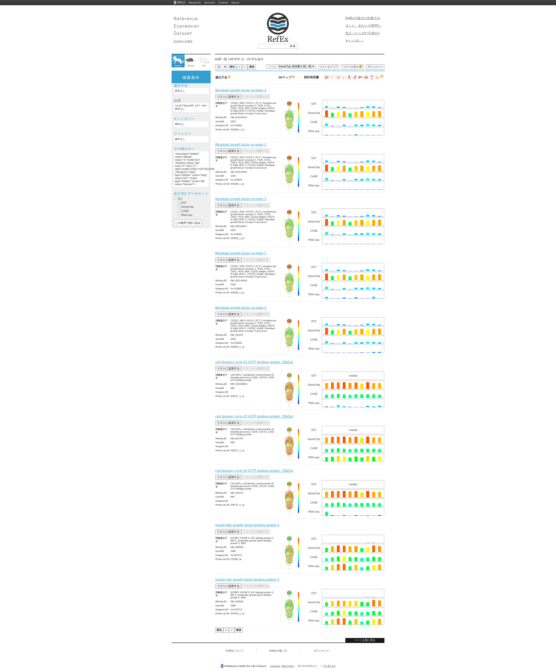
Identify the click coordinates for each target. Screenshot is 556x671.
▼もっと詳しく (354, 40)
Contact (223, 2)
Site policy (287, 666)
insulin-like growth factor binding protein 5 (247, 525)
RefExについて (234, 650)
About (235, 2)
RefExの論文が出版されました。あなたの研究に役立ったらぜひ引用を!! (363, 25)
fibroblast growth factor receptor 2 (240, 90)
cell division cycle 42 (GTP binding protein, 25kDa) (254, 362)
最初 (232, 66)
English (178, 41)
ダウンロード (375, 66)
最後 (251, 66)
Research (195, 2)
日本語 (188, 41)
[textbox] (273, 46)
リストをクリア (328, 66)
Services (209, 2)
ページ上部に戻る (364, 640)
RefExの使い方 (278, 650)
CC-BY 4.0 (329, 666)
